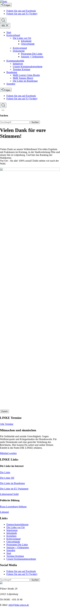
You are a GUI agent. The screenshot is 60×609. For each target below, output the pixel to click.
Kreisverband (13, 35)
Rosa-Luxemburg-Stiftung (13, 506)
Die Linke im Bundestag (25, 81)
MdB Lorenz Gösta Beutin (26, 75)
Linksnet (4, 512)
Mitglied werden (8, 453)
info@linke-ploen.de (18, 605)
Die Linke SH (7, 477)
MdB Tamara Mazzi (23, 78)
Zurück (4, 411)
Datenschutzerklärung (17, 524)
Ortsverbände (28, 43)
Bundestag (11, 72)
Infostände (26, 41)
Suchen (35, 122)
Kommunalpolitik (15, 60)
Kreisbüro (11, 536)
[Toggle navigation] (5, 25)
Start (8, 32)
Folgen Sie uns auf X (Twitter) (21, 13)
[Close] (3, 110)
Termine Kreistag (21, 69)
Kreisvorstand (20, 48)
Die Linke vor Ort (22, 38)
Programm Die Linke (31, 53)
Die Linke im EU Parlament (14, 488)
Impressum (11, 530)
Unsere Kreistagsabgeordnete (27, 66)
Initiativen (18, 63)
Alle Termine (6, 424)
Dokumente (19, 50)
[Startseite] (3, 1)
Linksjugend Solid (9, 494)
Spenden (10, 83)
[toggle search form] (3, 20)
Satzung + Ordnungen (32, 56)
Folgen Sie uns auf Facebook (21, 10)
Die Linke (5, 472)
